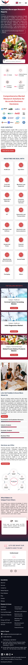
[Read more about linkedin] (2, 654)
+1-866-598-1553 (7, 636)
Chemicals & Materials (6, 614)
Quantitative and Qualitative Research (12, 419)
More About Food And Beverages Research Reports (13, 31)
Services (3, 585)
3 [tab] (16, 536)
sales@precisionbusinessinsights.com (12, 634)
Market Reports (4, 590)
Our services (5, 463)
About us (4, 416)
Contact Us (3, 588)
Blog (2, 595)
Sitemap (3, 601)
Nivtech (10, 661)
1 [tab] (12, 536)
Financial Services (19, 627)
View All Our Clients (8, 150)
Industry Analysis (6, 425)
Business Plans (5, 435)
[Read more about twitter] (4, 654)
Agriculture (3, 609)
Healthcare (3, 607)
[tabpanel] (14, 526)
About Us (3, 582)
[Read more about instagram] (10, 654)
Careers (3, 598)
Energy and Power (5, 620)
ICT (1, 617)
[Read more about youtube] (12, 654)
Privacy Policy (18, 659)
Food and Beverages (6, 612)
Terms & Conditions (9, 659)
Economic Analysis (6, 430)
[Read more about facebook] (7, 654)
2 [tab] (14, 536)
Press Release (4, 593)
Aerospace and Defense (21, 611)
